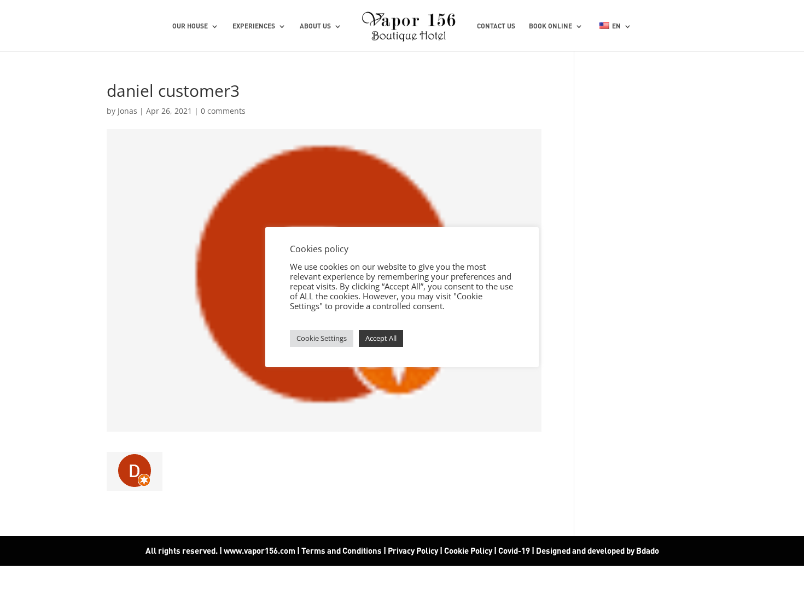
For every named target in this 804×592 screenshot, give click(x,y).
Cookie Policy (468, 550)
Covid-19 (515, 550)
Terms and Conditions (341, 550)
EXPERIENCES (253, 26)
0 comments (223, 111)
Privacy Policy (413, 550)
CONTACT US (496, 26)
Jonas (127, 111)
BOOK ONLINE (550, 26)
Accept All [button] (381, 338)
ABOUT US (315, 26)
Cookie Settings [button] (321, 338)
